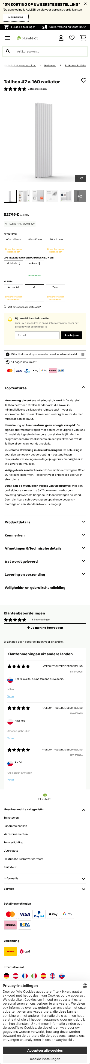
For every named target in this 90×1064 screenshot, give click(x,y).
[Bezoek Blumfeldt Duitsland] (6, 976)
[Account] (61, 38)
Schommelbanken (15, 826)
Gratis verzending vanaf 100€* (67, 26)
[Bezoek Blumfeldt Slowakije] (62, 976)
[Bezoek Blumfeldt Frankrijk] (25, 976)
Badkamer (50, 65)
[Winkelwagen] (83, 38)
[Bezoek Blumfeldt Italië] (34, 976)
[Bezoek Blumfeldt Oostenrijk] (15, 976)
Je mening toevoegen (46, 627)
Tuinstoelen (11, 817)
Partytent (10, 867)
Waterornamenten (16, 834)
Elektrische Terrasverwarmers (23, 859)
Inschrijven (72, 335)
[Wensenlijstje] (72, 38)
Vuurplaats (11, 850)
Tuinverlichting (13, 842)
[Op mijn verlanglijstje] (83, 80)
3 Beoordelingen (37, 88)
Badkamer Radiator (75, 65)
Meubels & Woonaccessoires (20, 65)
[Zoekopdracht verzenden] (8, 51)
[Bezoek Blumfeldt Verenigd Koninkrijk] (52, 976)
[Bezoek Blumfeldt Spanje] (43, 976)
